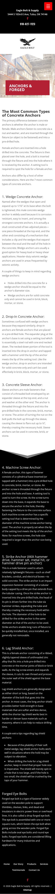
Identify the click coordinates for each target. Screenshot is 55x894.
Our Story (18, 864)
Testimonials (18, 870)
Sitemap (27, 889)
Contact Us (34, 870)
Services (44, 864)
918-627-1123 (27, 24)
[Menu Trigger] (48, 6)
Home (7, 864)
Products (31, 864)
